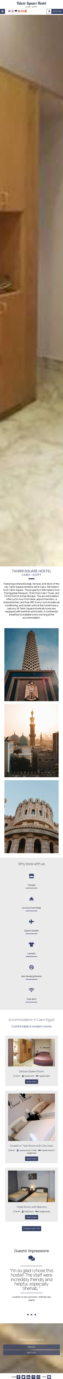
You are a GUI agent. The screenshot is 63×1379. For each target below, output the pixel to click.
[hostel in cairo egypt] (31, 4)
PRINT (44, 1377)
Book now (57, 11)
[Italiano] (22, 11)
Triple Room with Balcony (31, 1207)
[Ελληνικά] (13, 11)
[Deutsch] (16, 11)
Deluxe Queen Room (31, 1071)
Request (31, 1347)
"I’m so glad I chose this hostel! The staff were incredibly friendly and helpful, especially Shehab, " (31, 1279)
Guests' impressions (31, 1250)
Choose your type (31, 1228)
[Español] (25, 11)
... (31, 1309)
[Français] (19, 11)
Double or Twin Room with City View (31, 1145)
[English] (9, 11)
